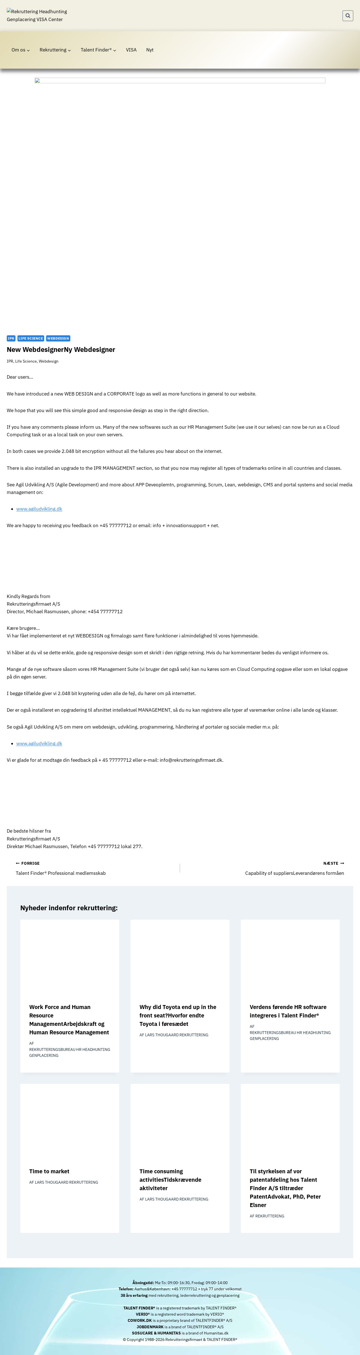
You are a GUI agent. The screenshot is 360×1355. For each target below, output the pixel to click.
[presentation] (69, 957)
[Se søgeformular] (348, 15)
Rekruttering (269, 1216)
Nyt (150, 50)
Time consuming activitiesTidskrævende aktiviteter (170, 1179)
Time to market (49, 1171)
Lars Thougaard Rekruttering (176, 1034)
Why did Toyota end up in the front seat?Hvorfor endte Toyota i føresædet (178, 1015)
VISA (131, 50)
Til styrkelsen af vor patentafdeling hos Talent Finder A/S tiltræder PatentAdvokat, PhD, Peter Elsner (285, 1188)
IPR (11, 338)
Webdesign (58, 338)
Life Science (31, 338)
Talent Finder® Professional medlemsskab (61, 868)
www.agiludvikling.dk (39, 509)
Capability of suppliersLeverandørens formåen (294, 868)
